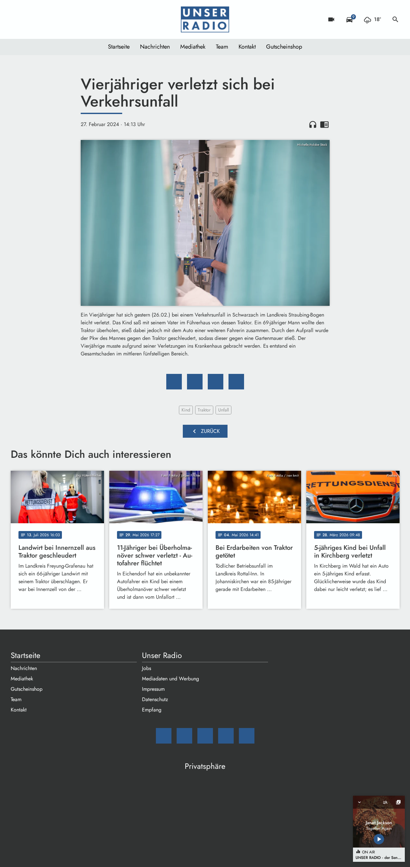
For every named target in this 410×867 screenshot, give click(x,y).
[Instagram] (43, 19)
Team (222, 46)
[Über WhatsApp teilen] (215, 381)
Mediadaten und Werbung (170, 678)
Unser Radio (162, 655)
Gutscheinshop (284, 46)
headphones (312, 124)
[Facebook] (30, 19)
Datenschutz (155, 699)
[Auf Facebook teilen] (174, 381)
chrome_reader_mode (324, 124)
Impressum (153, 689)
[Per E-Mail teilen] (236, 381)
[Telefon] (56, 19)
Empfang (151, 709)
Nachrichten (155, 46)
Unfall (223, 410)
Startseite (119, 46)
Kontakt (247, 46)
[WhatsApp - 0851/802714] (69, 19)
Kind (186, 410)
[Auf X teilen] (195, 381)
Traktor (204, 410)
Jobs (146, 668)
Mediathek (192, 46)
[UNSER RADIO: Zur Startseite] (205, 19)
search (395, 19)
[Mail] (17, 19)
